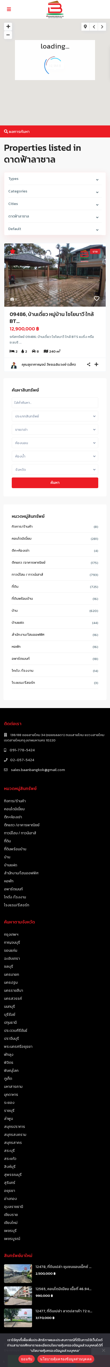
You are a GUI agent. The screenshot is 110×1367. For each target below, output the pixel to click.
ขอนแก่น (10, 950)
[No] (103, 1350)
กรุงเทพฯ (11, 934)
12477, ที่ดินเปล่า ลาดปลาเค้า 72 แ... (64, 1311)
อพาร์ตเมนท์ (21, 658)
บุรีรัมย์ (9, 1014)
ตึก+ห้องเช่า (20, 550)
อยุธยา (9, 1191)
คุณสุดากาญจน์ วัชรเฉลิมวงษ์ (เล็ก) (49, 364)
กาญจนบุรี (12, 942)
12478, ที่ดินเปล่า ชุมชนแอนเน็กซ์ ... (63, 1267)
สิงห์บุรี (9, 1167)
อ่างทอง (10, 1199)
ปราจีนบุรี (11, 1038)
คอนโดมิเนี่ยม (22, 538)
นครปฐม (11, 982)
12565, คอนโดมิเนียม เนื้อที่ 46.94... (63, 1289)
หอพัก (16, 646)
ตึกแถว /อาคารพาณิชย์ (28, 562)
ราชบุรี (9, 1110)
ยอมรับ (26, 1359)
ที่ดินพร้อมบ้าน (22, 598)
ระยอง (9, 1102)
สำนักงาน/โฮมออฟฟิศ (28, 634)
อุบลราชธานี (13, 1207)
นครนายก (11, 974)
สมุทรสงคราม (15, 1134)
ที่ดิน (15, 586)
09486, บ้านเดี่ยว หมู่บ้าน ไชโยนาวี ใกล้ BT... (52, 317)
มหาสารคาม (13, 1086)
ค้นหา (55, 482)
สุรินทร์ (9, 1183)
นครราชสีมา (13, 990)
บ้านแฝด (18, 622)
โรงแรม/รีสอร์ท (23, 682)
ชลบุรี (8, 966)
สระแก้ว (10, 1158)
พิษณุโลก (11, 1070)
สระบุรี (9, 1150)
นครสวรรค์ (13, 998)
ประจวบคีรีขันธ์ (15, 1030)
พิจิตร (8, 1062)
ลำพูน (8, 1118)
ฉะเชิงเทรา (12, 958)
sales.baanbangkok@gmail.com (37, 770)
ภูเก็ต (8, 1078)
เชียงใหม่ (10, 1223)
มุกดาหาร (11, 1094)
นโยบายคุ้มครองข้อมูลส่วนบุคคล (66, 1359)
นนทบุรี (9, 1006)
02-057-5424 (22, 760)
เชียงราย (11, 1215)
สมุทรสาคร (13, 1142)
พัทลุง (8, 1054)
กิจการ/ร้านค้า (22, 526)
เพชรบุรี (10, 1231)
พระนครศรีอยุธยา (18, 1046)
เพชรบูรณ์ (12, 1239)
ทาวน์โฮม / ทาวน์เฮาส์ (27, 574)
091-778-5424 (22, 750)
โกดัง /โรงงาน (22, 670)
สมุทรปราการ (14, 1126)
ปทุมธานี (10, 1022)
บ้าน (15, 610)
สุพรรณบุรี (13, 1175)
